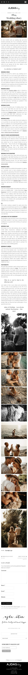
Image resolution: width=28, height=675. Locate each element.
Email (3, 591)
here (15, 97)
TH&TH (3, 149)
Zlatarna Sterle (5, 125)
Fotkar (16, 268)
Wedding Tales (17, 180)
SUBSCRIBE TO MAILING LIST (10, 644)
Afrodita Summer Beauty (22, 558)
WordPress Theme (11, 669)
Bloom (7, 557)
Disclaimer (14, 672)
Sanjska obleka (13, 90)
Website (3, 597)
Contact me (14, 673)
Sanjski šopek (4, 260)
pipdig (20, 669)
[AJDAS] (14, 5)
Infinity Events (4, 57)
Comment (3, 570)
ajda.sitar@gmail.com (14, 628)
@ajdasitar (12, 660)
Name (3, 585)
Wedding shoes (12, 112)
